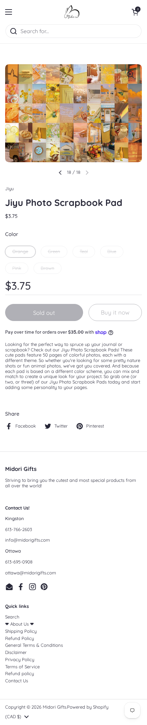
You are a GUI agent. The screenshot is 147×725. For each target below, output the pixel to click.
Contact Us (16, 680)
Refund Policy (19, 638)
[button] (135, 12)
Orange (20, 251)
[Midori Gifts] (71, 12)
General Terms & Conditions (34, 645)
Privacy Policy (19, 659)
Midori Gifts (54, 707)
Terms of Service (22, 666)
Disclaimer (16, 652)
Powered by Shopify (87, 707)
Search (12, 616)
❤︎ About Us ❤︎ (19, 624)
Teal (84, 251)
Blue (111, 251)
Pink (16, 268)
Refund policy (19, 673)
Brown (47, 268)
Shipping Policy (21, 631)
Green (54, 251)
